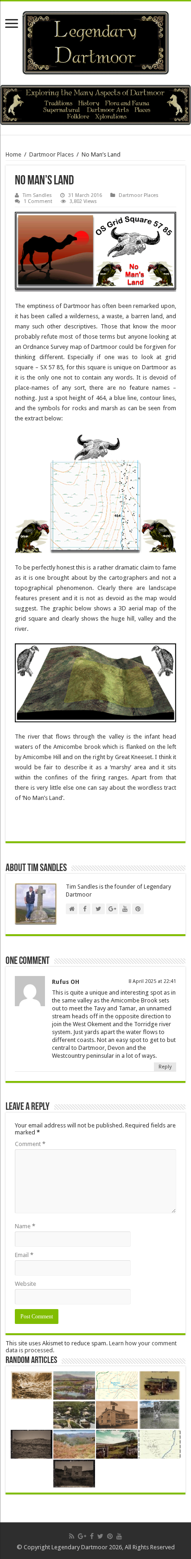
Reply (165, 1067)
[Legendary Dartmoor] (95, 41)
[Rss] (71, 1536)
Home (13, 154)
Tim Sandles (37, 195)
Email (24, 1254)
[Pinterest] (110, 1536)
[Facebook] (92, 1536)
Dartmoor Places (51, 154)
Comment (30, 1143)
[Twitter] (100, 1536)
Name (25, 1226)
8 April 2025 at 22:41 (152, 981)
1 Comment (38, 201)
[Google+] (82, 1536)
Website (25, 1283)
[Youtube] (119, 1536)
